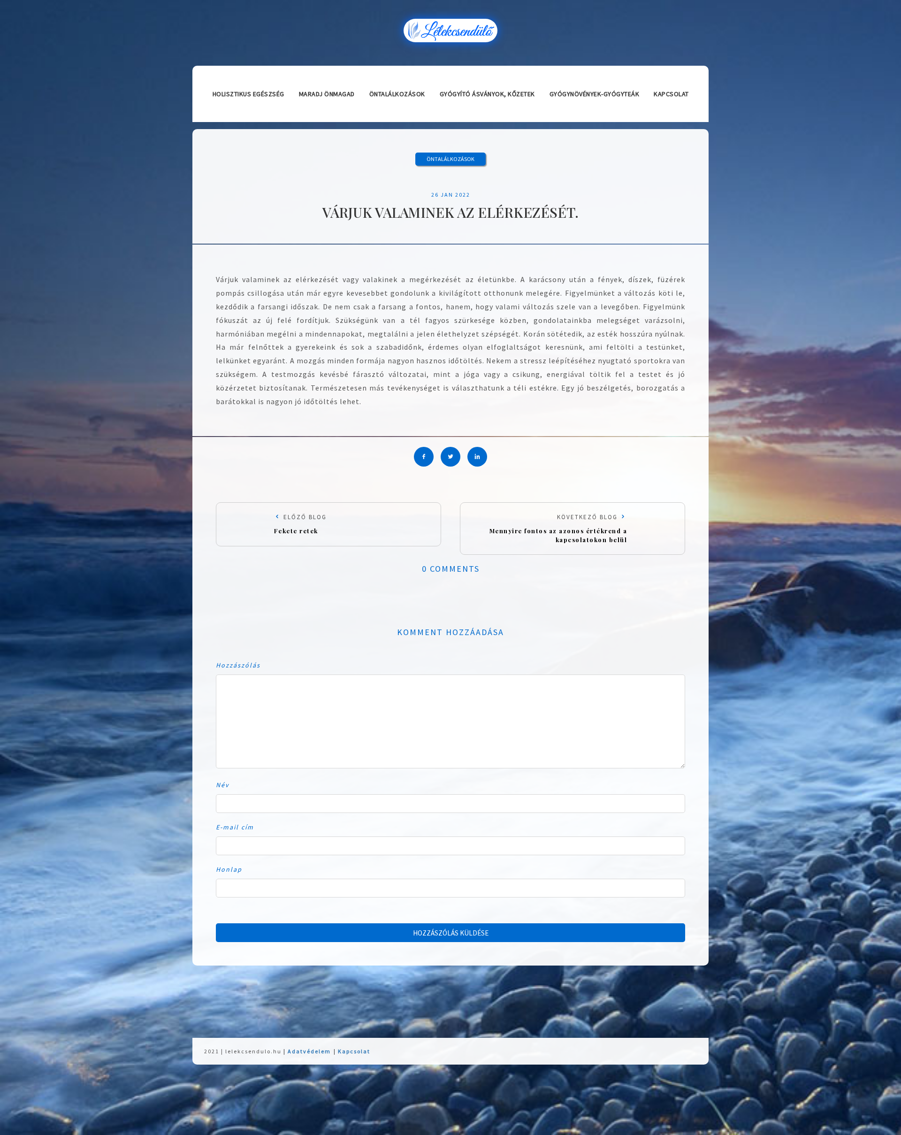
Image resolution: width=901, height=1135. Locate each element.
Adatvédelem (309, 1051)
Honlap (229, 869)
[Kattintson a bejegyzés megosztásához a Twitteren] (450, 457)
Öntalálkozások (397, 94)
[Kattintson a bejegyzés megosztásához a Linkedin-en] (477, 457)
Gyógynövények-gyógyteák (595, 94)
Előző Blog (300, 524)
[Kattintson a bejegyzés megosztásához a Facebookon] (424, 457)
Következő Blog (558, 528)
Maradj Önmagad (327, 94)
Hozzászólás (238, 665)
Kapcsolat (671, 94)
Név (222, 785)
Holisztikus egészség (248, 94)
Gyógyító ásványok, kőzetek (487, 94)
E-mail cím (235, 827)
